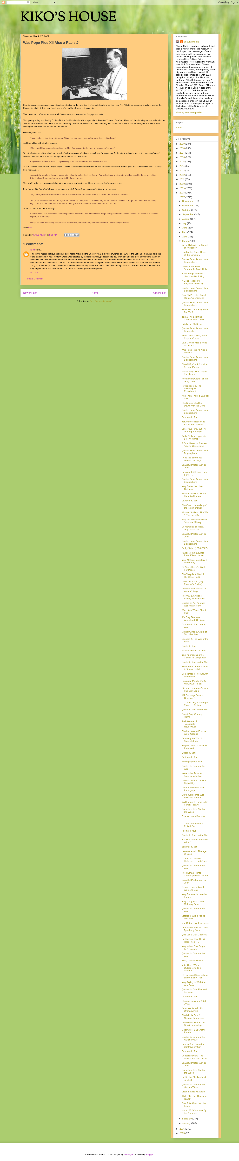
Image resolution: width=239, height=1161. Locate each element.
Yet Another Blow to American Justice (192, 774)
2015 (182, 161)
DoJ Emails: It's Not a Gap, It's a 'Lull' (193, 528)
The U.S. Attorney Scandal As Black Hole (194, 268)
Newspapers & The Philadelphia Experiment (191, 389)
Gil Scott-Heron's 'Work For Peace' (194, 568)
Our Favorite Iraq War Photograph (193, 789)
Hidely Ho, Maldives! (192, 324)
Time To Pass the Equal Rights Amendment (194, 296)
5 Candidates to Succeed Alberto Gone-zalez (194, 444)
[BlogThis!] (68, 235)
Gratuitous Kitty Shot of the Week (193, 810)
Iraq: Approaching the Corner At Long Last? (194, 656)
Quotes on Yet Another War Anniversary (193, 604)
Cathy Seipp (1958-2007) (195, 548)
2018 (182, 148)
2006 (182, 1128)
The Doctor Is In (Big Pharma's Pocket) (192, 582)
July (184, 223)
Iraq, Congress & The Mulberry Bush (193, 902)
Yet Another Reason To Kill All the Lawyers (193, 423)
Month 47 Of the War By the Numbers (194, 1111)
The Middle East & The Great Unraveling (193, 1024)
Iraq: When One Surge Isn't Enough (193, 947)
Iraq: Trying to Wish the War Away (194, 983)
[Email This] (65, 235)
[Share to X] (71, 235)
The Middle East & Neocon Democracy (193, 1016)
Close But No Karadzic (193, 1091)
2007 (182, 197)
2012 (182, 175)
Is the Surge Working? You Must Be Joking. (193, 275)
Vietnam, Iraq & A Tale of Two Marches (194, 633)
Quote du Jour (189, 646)
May (184, 232)
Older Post (159, 293)
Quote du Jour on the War (195, 662)
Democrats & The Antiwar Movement (195, 675)
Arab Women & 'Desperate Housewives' (189, 724)
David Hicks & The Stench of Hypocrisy (195, 246)
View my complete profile (189, 112)
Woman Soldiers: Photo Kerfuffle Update (194, 495)
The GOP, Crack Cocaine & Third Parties (194, 365)
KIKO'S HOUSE (68, 17)
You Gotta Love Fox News (195, 923)
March (185, 241)
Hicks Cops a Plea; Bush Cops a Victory (194, 337)
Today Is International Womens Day (193, 888)
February (187, 1118)
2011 (182, 179)
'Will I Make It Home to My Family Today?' (195, 803)
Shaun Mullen (191, 41)
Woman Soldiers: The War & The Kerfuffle (195, 513)
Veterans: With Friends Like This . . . (193, 917)
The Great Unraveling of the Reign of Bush (194, 506)
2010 (182, 184)
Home (95, 293)
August (186, 219)
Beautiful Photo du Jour (194, 650)
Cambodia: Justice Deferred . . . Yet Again (194, 859)
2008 (182, 192)
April (184, 236)
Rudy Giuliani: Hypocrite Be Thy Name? (194, 437)
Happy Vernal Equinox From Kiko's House (193, 554)
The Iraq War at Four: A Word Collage (194, 590)
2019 (182, 143)
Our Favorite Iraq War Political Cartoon (193, 796)
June (185, 227)
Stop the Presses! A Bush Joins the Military (194, 521)
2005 (182, 1133)
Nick (32, 250)
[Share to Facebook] (74, 235)
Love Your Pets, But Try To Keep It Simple (194, 430)
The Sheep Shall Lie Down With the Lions (193, 404)
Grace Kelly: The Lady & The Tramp (194, 373)
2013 (182, 170)
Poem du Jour (189, 830)
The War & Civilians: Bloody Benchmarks (193, 597)
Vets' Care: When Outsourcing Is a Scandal (191, 968)
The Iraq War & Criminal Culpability (194, 781)
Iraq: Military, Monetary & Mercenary (194, 561)
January (186, 1123)
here (30, 227)
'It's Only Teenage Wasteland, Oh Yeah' (194, 618)
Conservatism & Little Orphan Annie (192, 1009)
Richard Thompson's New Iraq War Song (195, 689)
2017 (182, 152)
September (188, 214)
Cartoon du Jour (190, 417)
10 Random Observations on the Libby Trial (195, 976)
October (186, 210)
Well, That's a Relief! (192, 960)
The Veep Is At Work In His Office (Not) (193, 575)
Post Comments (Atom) (101, 301)
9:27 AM (34, 272)
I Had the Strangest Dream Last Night (192, 459)
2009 (182, 188)
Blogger (149, 1154)
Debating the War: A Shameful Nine (192, 739)
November (188, 205)
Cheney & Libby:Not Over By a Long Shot (195, 929)
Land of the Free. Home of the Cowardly (194, 253)
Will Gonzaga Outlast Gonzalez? (192, 696)
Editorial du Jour (190, 846)
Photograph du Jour (192, 761)
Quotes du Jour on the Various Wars (193, 1038)
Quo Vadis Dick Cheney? (194, 934)
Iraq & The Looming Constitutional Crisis (193, 318)
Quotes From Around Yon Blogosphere (195, 260)
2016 (182, 157)
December (188, 201)
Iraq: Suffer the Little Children (192, 487)
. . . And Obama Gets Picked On (192, 825)
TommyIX (128, 1154)
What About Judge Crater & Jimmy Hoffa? (195, 668)
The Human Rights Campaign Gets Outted (195, 874)
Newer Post (30, 293)
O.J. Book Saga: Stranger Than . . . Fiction (195, 703)
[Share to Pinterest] (78, 235)
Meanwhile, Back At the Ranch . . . (194, 1031)
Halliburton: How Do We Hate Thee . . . (194, 940)
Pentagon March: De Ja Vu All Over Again (194, 682)
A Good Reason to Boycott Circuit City (192, 282)
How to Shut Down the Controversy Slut (193, 1045)
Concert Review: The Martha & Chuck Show (194, 1057)
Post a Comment (35, 279)
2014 (182, 166)
